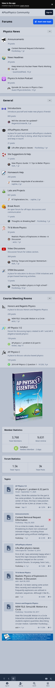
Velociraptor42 (20, 550)
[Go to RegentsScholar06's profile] (9, 122)
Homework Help (16, 172)
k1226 (41, 364)
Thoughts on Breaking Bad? (23, 221)
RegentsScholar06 (19, 123)
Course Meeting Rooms (17, 298)
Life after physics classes (22, 147)
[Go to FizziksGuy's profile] (9, 49)
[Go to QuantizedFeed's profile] (9, 69)
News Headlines (15, 57)
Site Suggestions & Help (19, 154)
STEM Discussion (16, 269)
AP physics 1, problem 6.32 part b (26, 343)
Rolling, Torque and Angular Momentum (29, 261)
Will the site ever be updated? (24, 120)
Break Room (14, 205)
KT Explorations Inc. (20, 199)
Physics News (11, 31)
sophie (14, 184)
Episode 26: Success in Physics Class (27, 87)
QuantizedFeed (19, 72)
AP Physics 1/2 (15, 327)
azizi (15, 242)
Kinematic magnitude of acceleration (27, 181)
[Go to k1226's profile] (9, 364)
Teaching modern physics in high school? (29, 285)
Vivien (14, 345)
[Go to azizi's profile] (9, 239)
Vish (13, 166)
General (8, 100)
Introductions (14, 108)
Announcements (16, 39)
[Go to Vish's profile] (9, 164)
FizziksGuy (16, 51)
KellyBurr (24, 447)
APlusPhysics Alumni (18, 129)
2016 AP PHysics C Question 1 (24, 364)
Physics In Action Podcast (20, 78)
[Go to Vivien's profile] (9, 344)
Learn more (5, 4)
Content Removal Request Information (28, 48)
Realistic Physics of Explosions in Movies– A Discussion (31, 577)
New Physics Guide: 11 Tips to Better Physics (31, 163)
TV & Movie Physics (17, 227)
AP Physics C (14, 351)
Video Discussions (16, 248)
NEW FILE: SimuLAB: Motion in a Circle (28, 318)
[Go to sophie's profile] (9, 182)
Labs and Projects (16, 190)
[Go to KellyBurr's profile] (16, 448)
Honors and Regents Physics (21, 306)
